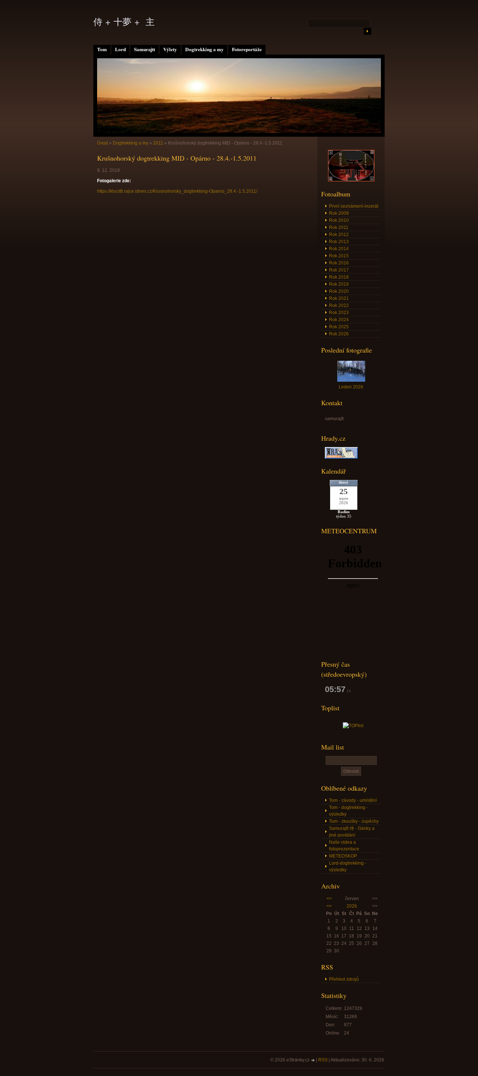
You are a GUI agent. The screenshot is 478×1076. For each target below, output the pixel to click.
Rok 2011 (338, 227)
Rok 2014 (339, 248)
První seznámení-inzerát (353, 206)
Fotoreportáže (247, 49)
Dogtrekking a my (204, 49)
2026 (352, 906)
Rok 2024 (339, 319)
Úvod (102, 143)
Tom (102, 49)
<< (329, 898)
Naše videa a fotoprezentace (344, 846)
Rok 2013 (339, 241)
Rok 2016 (339, 263)
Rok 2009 (339, 213)
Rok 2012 (339, 234)
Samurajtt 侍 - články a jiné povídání (352, 832)
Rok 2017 (339, 270)
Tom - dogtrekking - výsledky (348, 811)
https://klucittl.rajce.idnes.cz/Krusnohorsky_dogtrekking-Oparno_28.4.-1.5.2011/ (177, 191)
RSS (323, 1060)
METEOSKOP (343, 856)
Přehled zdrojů (344, 979)
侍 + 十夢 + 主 (124, 22)
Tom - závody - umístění (353, 800)
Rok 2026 (339, 334)
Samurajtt (144, 49)
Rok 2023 (339, 312)
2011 (158, 143)
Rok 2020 (339, 291)
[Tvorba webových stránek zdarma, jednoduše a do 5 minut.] (313, 1060)
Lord (120, 49)
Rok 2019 (339, 284)
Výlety (170, 49)
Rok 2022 (339, 305)
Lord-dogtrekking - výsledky (347, 866)
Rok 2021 (339, 298)
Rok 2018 (339, 277)
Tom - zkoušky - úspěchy (354, 821)
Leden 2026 (351, 387)
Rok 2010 (339, 220)
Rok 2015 (339, 255)
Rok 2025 (339, 326)
